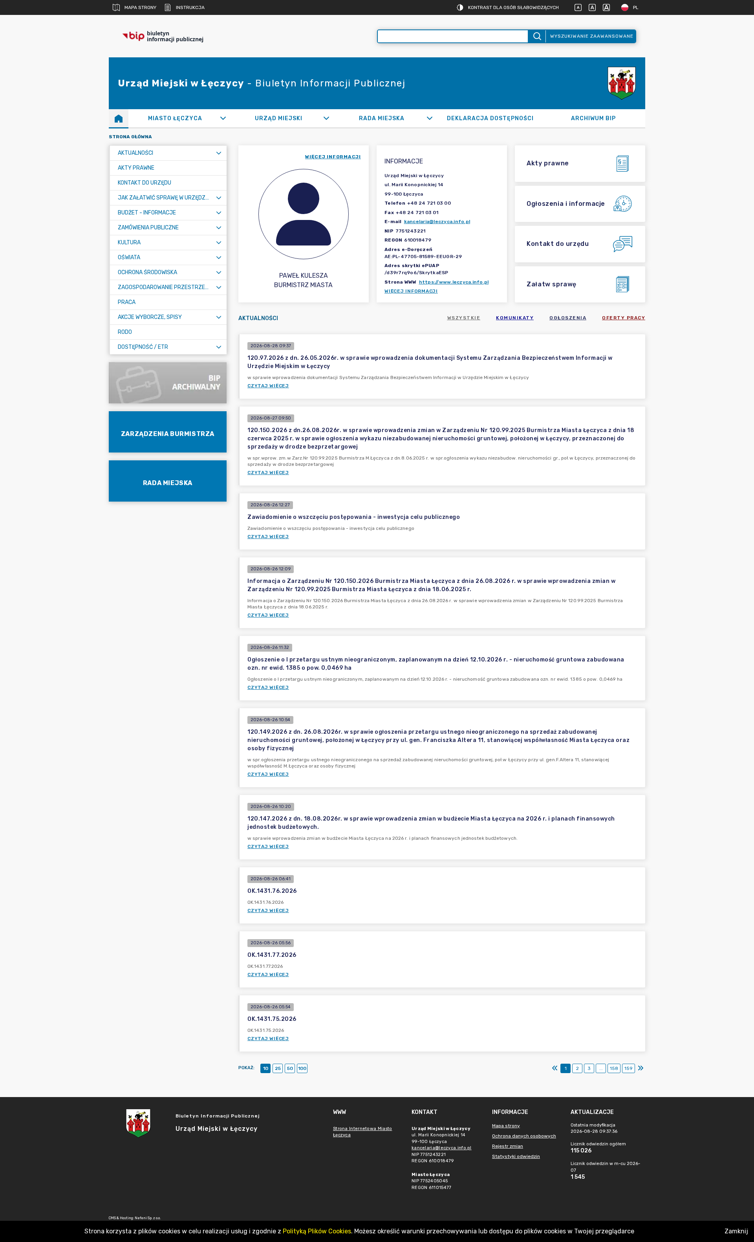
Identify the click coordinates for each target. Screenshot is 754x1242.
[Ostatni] (640, 1068)
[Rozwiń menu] (219, 153)
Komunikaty (515, 318)
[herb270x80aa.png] (621, 83)
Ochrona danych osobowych (524, 1136)
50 (290, 1068)
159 (628, 1068)
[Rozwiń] (223, 118)
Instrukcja (190, 7)
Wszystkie (464, 318)
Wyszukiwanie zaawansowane (591, 36)
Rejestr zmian (507, 1146)
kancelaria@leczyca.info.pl (437, 221)
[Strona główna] (118, 118)
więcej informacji (333, 156)
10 (265, 1068)
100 (302, 1068)
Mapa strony (140, 7)
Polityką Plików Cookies (317, 1231)
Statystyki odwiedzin (516, 1156)
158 (614, 1068)
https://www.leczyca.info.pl (454, 282)
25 (278, 1068)
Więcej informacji (411, 291)
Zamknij (736, 1231)
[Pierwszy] (555, 1068)
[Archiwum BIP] (168, 382)
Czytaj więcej (268, 385)
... (601, 1068)
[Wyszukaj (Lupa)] (536, 36)
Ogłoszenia (567, 318)
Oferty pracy (623, 318)
